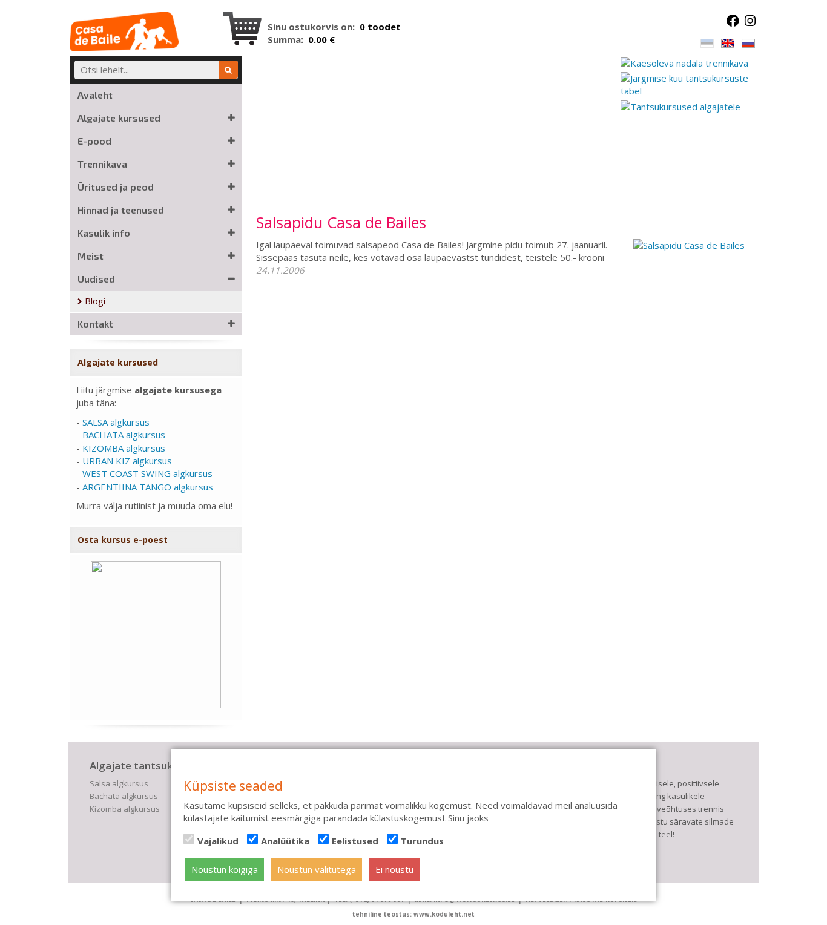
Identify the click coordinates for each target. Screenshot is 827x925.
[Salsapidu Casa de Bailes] (689, 245)
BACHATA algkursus (123, 435)
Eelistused (355, 841)
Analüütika (285, 841)
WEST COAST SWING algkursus (147, 473)
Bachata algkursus (124, 796)
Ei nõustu (394, 869)
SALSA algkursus (116, 422)
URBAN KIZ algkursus (127, 461)
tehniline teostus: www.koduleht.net (413, 914)
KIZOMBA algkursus (123, 448)
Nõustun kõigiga (224, 869)
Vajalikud (218, 841)
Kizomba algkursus (125, 808)
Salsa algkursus (119, 783)
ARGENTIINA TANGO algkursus (147, 487)
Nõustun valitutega (316, 869)
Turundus (422, 841)
